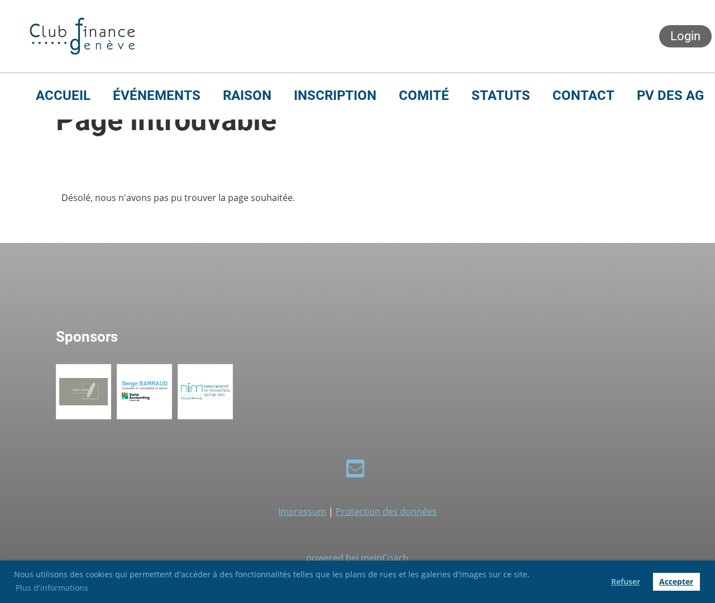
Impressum (302, 511)
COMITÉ (424, 95)
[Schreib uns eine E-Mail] (355, 470)
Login (685, 36)
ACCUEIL (63, 95)
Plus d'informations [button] (52, 587)
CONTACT (583, 95)
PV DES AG (670, 95)
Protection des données (386, 511)
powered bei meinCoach (357, 558)
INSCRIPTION (335, 95)
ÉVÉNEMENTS (157, 95)
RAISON (247, 95)
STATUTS (500, 95)
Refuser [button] (625, 581)
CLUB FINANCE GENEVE (255, 36)
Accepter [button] (676, 581)
